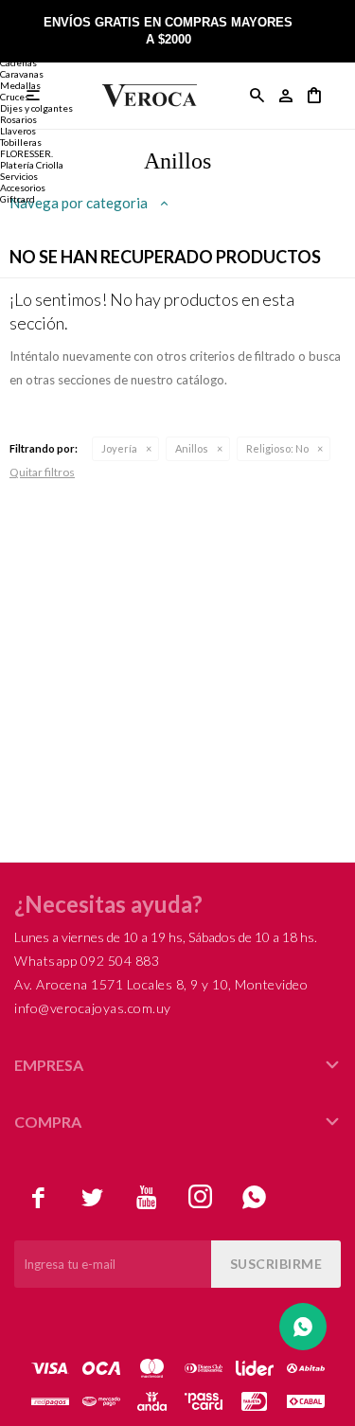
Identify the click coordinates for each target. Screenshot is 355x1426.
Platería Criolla (31, 164)
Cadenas (18, 62)
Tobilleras (21, 142)
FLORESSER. (26, 153)
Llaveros (18, 130)
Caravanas (22, 74)
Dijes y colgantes (36, 108)
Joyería (119, 448)
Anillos (191, 448)
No (277, 448)
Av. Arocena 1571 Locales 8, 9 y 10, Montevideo (161, 984)
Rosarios (18, 119)
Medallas (20, 85)
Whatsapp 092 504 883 (86, 961)
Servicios (19, 176)
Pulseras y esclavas (41, 51)
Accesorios (22, 187)
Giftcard (17, 199)
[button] (257, 95)
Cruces (14, 96)
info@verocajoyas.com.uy (92, 1008)
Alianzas (18, 39)
